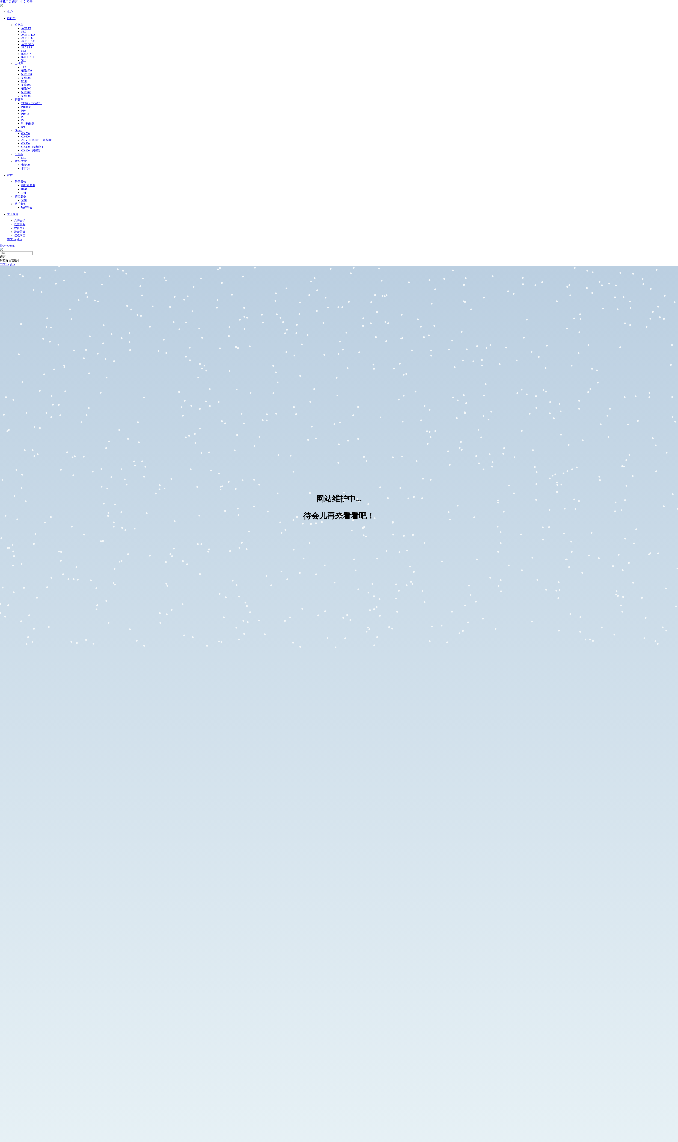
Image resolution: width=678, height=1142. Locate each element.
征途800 (26, 95)
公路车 (19, 24)
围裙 (24, 189)
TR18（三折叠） (31, 103)
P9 (22, 116)
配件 (10, 175)
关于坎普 (12, 214)
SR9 (23, 31)
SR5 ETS (26, 47)
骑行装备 (20, 196)
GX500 (25, 143)
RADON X (27, 56)
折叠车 (19, 99)
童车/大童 (21, 161)
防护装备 (20, 203)
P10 (23, 110)
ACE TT (26, 28)
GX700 (25, 133)
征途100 (26, 84)
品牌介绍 (19, 220)
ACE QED (27, 44)
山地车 (19, 63)
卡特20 (25, 164)
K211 (24, 81)
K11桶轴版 (27, 123)
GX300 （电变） (31, 150)
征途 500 (26, 74)
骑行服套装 (28, 185)
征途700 (26, 92)
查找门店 (5, 1)
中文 (10, 239)
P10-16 (25, 113)
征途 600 (26, 70)
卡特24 (25, 168)
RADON (26, 53)
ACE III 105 (28, 41)
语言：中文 (19, 1)
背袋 (24, 200)
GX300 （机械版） (32, 146)
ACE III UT (28, 37)
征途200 (26, 77)
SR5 (23, 50)
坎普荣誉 (19, 231)
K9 (23, 126)
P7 (22, 120)
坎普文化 (19, 228)
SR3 (23, 60)
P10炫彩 (26, 107)
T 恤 (23, 192)
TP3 (23, 67)
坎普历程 (19, 224)
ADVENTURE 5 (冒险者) (36, 139)
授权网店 (19, 235)
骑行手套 (26, 207)
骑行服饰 (20, 181)
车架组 (19, 154)
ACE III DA (28, 34)
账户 (10, 11)
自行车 (11, 18)
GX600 (25, 136)
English (17, 239)
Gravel (18, 130)
